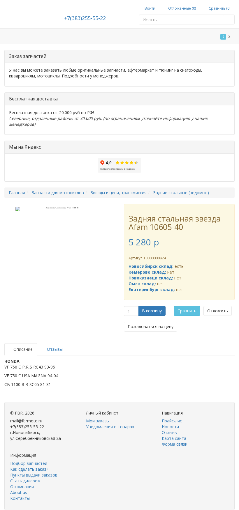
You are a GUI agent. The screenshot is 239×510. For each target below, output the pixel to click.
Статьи (41, 36)
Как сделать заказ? (29, 469)
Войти (149, 8)
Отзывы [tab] (54, 349)
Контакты (44, 51)
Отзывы (170, 432)
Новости (170, 426)
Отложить (217, 311)
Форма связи (174, 444)
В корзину (152, 311)
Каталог (17, 36)
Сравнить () (219, 8)
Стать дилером (118, 36)
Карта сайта (174, 438)
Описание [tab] (22, 349)
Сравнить (187, 311)
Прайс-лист (173, 421)
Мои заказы (98, 421)
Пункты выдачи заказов (33, 475)
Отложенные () (181, 8)
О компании (154, 36)
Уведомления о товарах (110, 426)
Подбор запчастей (75, 36)
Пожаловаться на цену (150, 326)
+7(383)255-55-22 (85, 18)
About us (18, 492)
